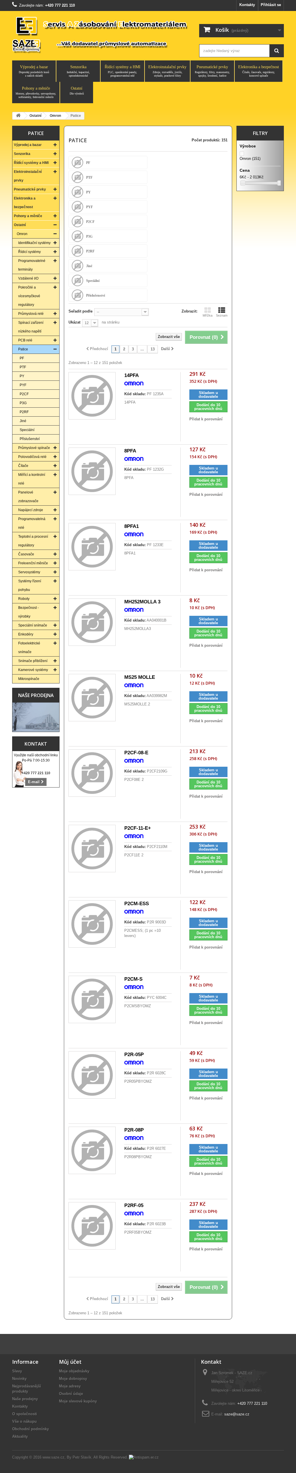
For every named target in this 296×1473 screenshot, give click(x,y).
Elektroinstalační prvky (167, 71)
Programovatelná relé (31, 523)
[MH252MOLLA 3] (92, 622)
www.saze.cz (53, 1457)
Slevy (17, 1371)
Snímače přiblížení (32, 661)
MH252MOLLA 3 (142, 601)
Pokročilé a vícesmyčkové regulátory (29, 296)
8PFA (130, 450)
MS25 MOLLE (139, 677)
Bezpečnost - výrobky (28, 612)
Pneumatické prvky (212, 71)
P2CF (24, 394)
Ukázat (74, 322)
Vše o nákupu (24, 1421)
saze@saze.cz (236, 1414)
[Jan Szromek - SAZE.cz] (100, 34)
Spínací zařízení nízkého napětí (30, 327)
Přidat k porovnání (206, 419)
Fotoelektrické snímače (29, 647)
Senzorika (78, 71)
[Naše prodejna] (35, 717)
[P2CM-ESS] (92, 924)
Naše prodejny (25, 1399)
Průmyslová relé (31, 314)
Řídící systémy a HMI (122, 71)
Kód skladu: (135, 394)
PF (22, 358)
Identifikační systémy (34, 243)
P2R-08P (134, 1130)
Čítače (23, 466)
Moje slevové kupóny (78, 1401)
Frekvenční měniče (33, 563)
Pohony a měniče (36, 92)
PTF (23, 367)
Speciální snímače (32, 625)
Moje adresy (70, 1386)
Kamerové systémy (33, 670)
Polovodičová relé (32, 457)
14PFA (131, 375)
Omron (22, 234)
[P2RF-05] (92, 1225)
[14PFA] (92, 395)
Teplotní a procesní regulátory (33, 541)
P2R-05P (134, 1054)
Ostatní (77, 90)
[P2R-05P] (92, 1074)
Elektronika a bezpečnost (258, 71)
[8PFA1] (92, 546)
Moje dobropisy (73, 1378)
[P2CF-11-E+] (92, 848)
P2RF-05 (133, 1205)
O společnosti (24, 1414)
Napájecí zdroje (30, 510)
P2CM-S (133, 979)
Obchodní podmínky (30, 1429)
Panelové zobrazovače (28, 496)
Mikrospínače (28, 679)
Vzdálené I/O (28, 278)
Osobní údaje (71, 1393)
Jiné (23, 421)
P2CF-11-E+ (137, 828)
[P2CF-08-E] (92, 773)
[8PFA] (92, 471)
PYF (23, 385)
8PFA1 (131, 526)
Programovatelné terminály (31, 265)
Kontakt (36, 744)
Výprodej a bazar (34, 71)
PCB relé (25, 340)
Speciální (27, 430)
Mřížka (207, 315)
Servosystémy (29, 572)
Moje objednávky (74, 1371)
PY (22, 376)
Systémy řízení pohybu (29, 585)
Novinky (19, 1378)
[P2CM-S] (92, 999)
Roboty (23, 599)
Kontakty (247, 5)
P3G (23, 403)
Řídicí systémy (29, 252)
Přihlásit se (271, 5)
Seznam (221, 315)
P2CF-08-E (136, 752)
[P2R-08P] (92, 1150)
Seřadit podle (80, 311)
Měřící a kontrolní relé (31, 479)
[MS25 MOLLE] (92, 697)
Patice (23, 349)
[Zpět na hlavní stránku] (18, 115)
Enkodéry (25, 634)
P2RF (24, 412)
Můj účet (70, 1361)
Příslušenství (30, 439)
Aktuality (20, 1436)
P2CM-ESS (136, 903)
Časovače (26, 554)
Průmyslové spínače (34, 448)
